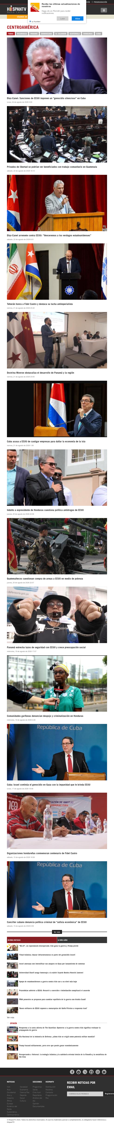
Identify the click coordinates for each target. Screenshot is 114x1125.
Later (62, 18)
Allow (77, 18)
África (9, 1100)
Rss (47, 1097)
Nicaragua (22, 33)
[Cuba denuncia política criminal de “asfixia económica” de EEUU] (57, 889)
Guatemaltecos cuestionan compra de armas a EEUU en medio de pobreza (45, 578)
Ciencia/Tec (24, 1092)
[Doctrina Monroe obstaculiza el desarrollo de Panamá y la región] (57, 340)
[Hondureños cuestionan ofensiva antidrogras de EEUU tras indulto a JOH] (57, 477)
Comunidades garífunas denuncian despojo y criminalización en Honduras (45, 715)
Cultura (23, 1100)
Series (35, 1089)
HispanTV (16, 9)
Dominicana (46, 33)
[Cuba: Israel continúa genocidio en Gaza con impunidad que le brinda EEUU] (57, 752)
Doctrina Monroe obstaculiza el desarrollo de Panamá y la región (40, 372)
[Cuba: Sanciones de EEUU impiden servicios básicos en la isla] (57, 409)
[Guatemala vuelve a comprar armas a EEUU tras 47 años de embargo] (57, 546)
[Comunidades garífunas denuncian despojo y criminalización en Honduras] (57, 683)
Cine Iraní (37, 1092)
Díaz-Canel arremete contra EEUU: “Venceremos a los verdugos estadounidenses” (49, 235)
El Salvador (60, 33)
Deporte (23, 1094)
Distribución (50, 1086)
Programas (37, 1086)
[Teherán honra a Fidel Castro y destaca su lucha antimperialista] (57, 271)
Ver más (57, 931)
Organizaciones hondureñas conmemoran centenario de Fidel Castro (42, 853)
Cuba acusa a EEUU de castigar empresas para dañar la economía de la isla (46, 441)
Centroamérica (13, 1114)
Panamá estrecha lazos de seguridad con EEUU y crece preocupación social (46, 647)
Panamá (34, 33)
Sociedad (24, 1086)
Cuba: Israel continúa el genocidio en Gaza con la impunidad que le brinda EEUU (48, 784)
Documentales (38, 1106)
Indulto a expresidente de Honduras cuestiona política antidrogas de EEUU (45, 510)
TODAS (10, 33)
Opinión (36, 1103)
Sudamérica (12, 1111)
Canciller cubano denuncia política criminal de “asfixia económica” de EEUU (47, 922)
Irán (8, 1086)
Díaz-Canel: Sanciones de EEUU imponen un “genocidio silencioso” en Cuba (46, 98)
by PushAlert (36, 21)
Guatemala (75, 33)
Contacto (49, 1092)
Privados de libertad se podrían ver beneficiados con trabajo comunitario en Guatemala (52, 166)
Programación (100, 1)
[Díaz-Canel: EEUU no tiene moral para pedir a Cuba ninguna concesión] (57, 66)
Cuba (98, 33)
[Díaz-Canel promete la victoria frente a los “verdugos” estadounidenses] (57, 203)
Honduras (88, 33)
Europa (10, 1103)
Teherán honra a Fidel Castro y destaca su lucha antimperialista (40, 303)
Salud (22, 1097)
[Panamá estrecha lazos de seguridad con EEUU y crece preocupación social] (57, 615)
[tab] (32, 940)
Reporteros (37, 1094)
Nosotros (49, 1089)
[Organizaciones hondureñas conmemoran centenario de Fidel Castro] (57, 821)
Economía (24, 1089)
